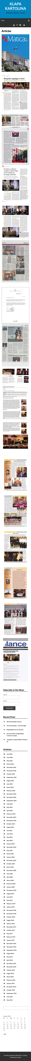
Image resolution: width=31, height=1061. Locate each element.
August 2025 (10, 780)
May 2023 (9, 837)
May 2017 (9, 933)
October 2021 (11, 863)
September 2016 (11, 950)
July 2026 (9, 754)
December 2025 (11, 767)
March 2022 (10, 854)
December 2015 (11, 963)
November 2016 (11, 947)
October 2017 (11, 930)
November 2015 (11, 967)
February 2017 (11, 937)
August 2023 (10, 827)
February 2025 (11, 790)
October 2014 (11, 990)
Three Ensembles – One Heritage (16, 725)
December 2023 (11, 817)
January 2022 (11, 857)
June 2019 (10, 897)
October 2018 (11, 917)
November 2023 (11, 820)
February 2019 (11, 903)
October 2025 (11, 774)
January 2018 (11, 923)
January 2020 (11, 887)
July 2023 (9, 830)
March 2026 (10, 764)
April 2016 (10, 960)
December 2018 (11, 910)
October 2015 (11, 970)
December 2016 (11, 943)
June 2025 (10, 784)
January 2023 (11, 844)
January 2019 (11, 907)
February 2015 (11, 980)
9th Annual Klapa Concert (14, 721)
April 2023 (10, 840)
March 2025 (10, 787)
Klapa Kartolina (15, 6)
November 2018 (11, 913)
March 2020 (10, 880)
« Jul (4, 1034)
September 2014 (11, 993)
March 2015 (10, 976)
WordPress (19, 1055)
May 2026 (9, 760)
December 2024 (11, 794)
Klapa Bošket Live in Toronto (15, 729)
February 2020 (11, 883)
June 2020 (10, 873)
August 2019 (10, 893)
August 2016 (10, 953)
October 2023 (11, 824)
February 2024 (11, 814)
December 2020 (11, 870)
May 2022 (9, 850)
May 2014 (9, 1000)
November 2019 (11, 890)
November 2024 (11, 797)
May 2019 (9, 900)
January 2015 (11, 983)
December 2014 (11, 986)
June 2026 (10, 757)
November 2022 (11, 847)
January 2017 (11, 940)
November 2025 (11, 770)
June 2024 (10, 804)
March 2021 (10, 867)
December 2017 (11, 927)
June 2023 (10, 834)
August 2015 (10, 973)
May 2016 (9, 957)
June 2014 (10, 996)
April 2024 (10, 810)
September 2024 (11, 800)
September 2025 (11, 777)
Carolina (18, 1057)
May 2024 (9, 807)
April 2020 (10, 877)
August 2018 (10, 920)
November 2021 (11, 860)
